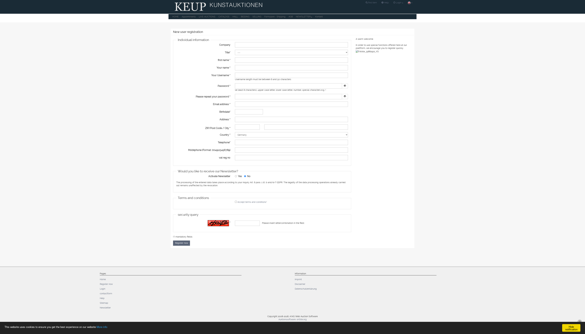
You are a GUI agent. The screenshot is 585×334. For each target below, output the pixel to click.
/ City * (226, 128)
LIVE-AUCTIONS (207, 16)
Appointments (189, 16)
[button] (371, 2)
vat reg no (224, 157)
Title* (227, 52)
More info (102, 327)
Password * (224, 85)
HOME (175, 16)
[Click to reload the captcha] (218, 223)
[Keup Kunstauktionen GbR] (218, 7)
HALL (235, 16)
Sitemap (104, 303)
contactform (106, 293)
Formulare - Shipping (274, 16)
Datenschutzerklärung (306, 289)
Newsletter (105, 307)
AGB (291, 16)
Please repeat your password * (213, 96)
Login (102, 289)
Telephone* (224, 142)
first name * (224, 60)
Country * (225, 134)
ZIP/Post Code (213, 128)
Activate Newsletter (219, 176)
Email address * (221, 104)
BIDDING (245, 16)
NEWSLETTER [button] (303, 16)
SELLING (256, 16)
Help (102, 298)
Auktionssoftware (287, 319)
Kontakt (319, 16)
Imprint (298, 279)
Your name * (223, 67)
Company (224, 44)
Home (103, 279)
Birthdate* (224, 111)
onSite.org (302, 319)
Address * (225, 119)
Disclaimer (300, 284)
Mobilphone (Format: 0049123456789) (209, 150)
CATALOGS (223, 16)
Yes (240, 176)
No (248, 176)
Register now (181, 243)
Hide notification (571, 328)
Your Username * (220, 75)
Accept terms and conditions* (252, 202)
